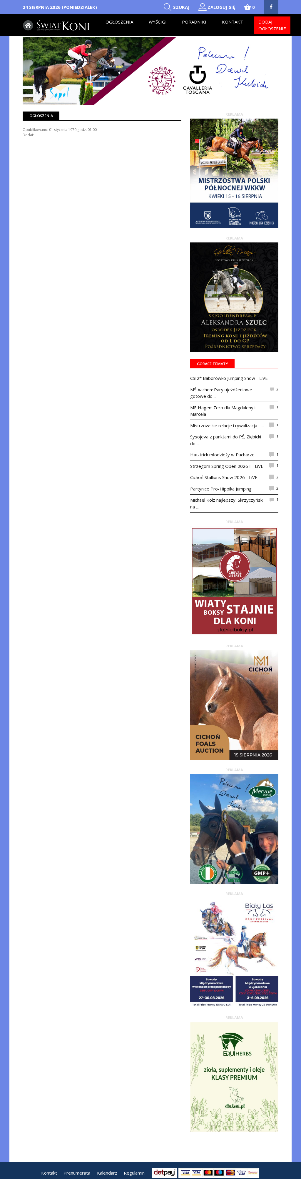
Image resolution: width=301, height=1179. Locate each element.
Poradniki (194, 22)
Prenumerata (76, 1173)
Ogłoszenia (119, 22)
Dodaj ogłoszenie (272, 25)
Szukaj (181, 7)
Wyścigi (158, 22)
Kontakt (232, 22)
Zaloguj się (221, 7)
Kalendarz (107, 1173)
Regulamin (134, 1173)
